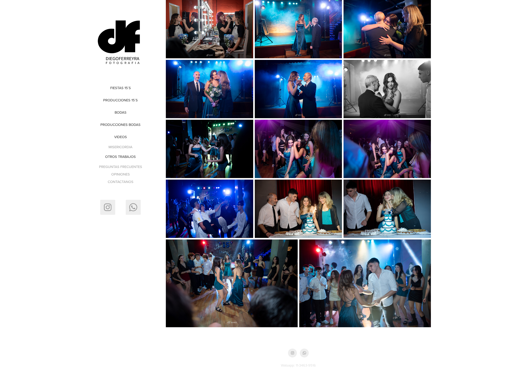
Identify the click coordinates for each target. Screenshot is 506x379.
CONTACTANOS (120, 181)
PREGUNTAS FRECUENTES (120, 166)
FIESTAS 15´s (120, 87)
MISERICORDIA (120, 146)
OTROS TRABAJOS (120, 156)
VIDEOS (120, 136)
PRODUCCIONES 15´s (120, 100)
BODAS (120, 112)
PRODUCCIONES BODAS (120, 124)
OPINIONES (120, 174)
